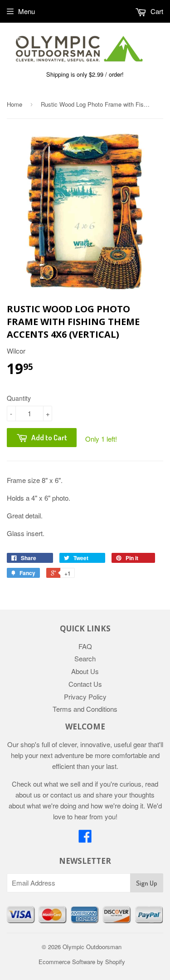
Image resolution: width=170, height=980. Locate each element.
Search (85, 658)
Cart (156, 11)
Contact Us (85, 684)
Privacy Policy (85, 696)
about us (28, 794)
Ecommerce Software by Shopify (82, 961)
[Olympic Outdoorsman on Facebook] (85, 838)
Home (14, 104)
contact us (65, 794)
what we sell (62, 783)
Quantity (19, 398)
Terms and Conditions (85, 709)
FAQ (85, 646)
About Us (85, 671)
